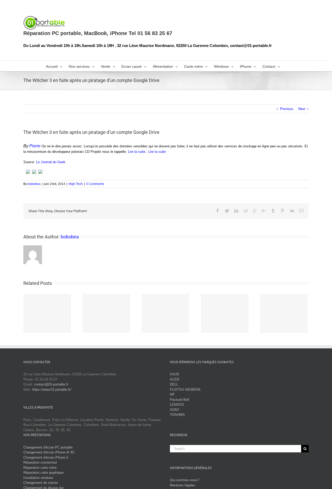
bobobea (34, 184)
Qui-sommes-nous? (184, 480)
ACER (174, 379)
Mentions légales (182, 485)
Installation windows (38, 478)
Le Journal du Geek (50, 162)
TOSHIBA (177, 415)
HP (172, 394)
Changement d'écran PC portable (48, 447)
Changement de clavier (40, 483)
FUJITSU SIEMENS (185, 389)
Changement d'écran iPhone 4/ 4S (48, 452)
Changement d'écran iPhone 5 (45, 457)
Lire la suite (136, 152)
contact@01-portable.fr (51, 384)
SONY (174, 410)
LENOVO (177, 405)
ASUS (174, 374)
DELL (174, 384)
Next (301, 109)
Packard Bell (179, 400)
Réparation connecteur (40, 462)
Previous (286, 109)
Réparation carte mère (40, 468)
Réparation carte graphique (43, 472)
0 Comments (95, 184)
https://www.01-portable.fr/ (51, 389)
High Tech (75, 184)
